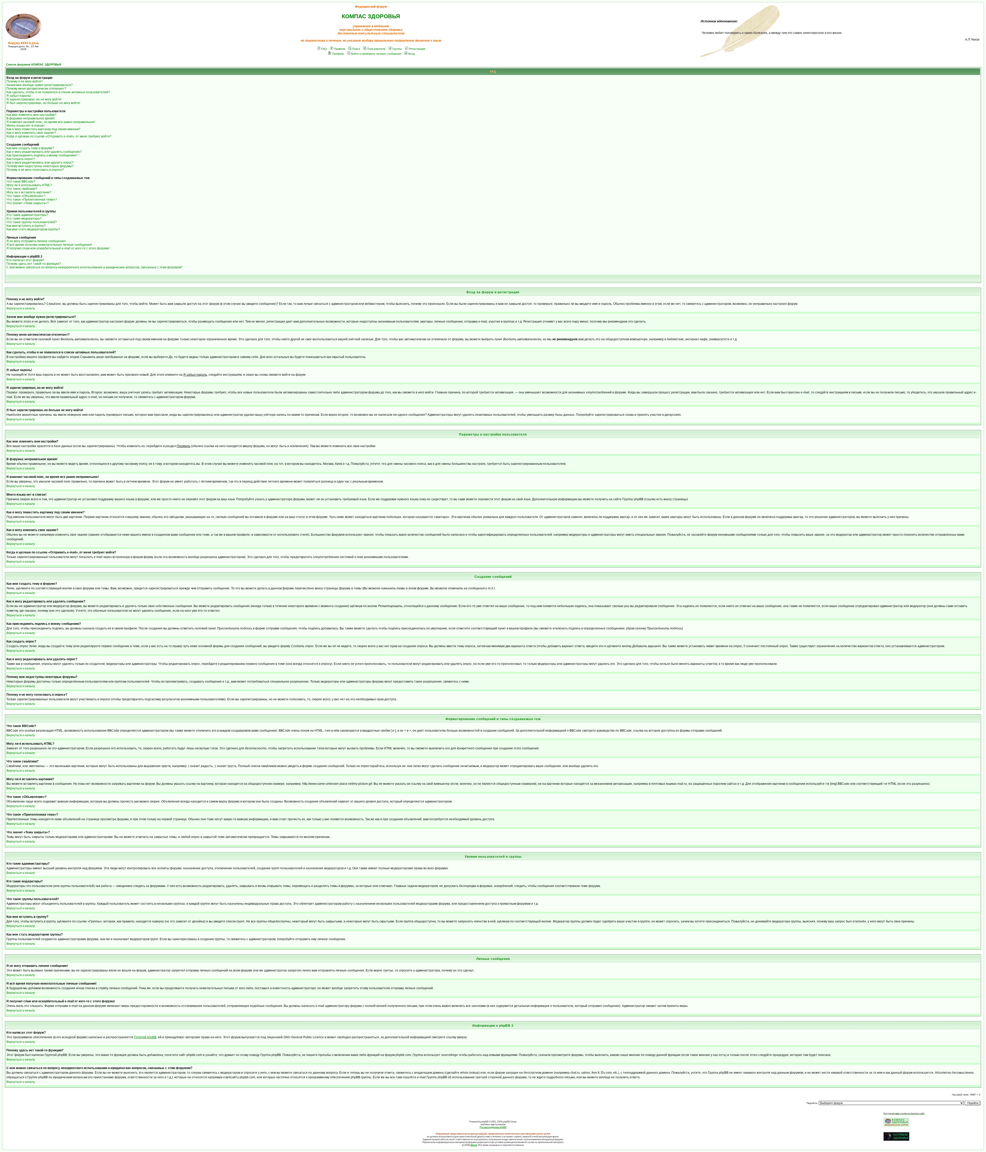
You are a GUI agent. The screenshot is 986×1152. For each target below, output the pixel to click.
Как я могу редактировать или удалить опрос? (40, 162)
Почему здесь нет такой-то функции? (33, 264)
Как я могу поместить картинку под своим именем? (43, 129)
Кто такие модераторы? (24, 218)
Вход (411, 53)
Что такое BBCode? (20, 181)
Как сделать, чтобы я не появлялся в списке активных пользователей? (58, 92)
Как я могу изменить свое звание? (31, 133)
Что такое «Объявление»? (25, 196)
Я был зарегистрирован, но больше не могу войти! (43, 103)
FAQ (324, 48)
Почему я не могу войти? (24, 81)
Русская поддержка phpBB (493, 1127)
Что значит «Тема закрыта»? (27, 203)
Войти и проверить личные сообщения (376, 53)
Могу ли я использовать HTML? (29, 185)
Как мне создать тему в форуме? (30, 148)
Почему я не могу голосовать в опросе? (35, 170)
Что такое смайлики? (21, 189)
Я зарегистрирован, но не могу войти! (33, 99)
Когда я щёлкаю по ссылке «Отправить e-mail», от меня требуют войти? (58, 136)
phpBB (484, 1121)
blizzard (473, 1145)
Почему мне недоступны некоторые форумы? (40, 166)
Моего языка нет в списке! (25, 125)
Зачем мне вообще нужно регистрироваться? (39, 85)
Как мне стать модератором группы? (33, 229)
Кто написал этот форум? (25, 260)
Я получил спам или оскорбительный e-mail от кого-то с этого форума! (57, 248)
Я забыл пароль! (18, 96)
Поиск (356, 48)
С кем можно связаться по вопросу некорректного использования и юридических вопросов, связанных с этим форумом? (94, 267)
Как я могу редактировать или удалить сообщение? (44, 152)
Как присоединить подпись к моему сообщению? (42, 155)
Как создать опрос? (20, 159)
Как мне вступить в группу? (26, 226)
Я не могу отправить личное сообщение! (36, 241)
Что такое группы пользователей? (31, 222)
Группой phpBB (145, 1037)
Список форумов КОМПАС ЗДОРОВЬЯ (33, 64)
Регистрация (417, 48)
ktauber (501, 1124)
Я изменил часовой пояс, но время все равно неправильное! (50, 122)
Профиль (338, 53)
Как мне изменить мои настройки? (31, 115)
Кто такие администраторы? (27, 215)
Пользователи (376, 48)
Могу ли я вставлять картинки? (28, 192)
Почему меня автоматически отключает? (36, 88)
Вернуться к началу (20, 308)
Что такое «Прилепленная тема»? (31, 199)
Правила (339, 48)
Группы (397, 48)
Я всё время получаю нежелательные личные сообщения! (49, 245)
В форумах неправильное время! (30, 118)
